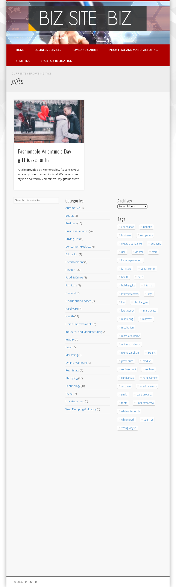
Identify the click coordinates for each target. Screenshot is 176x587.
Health (69, 316)
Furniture (71, 285)
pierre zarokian (130, 352)
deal (123, 252)
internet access (129, 294)
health (125, 277)
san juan (126, 386)
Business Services (48, 50)
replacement (128, 369)
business (126, 235)
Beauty (69, 215)
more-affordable (130, 336)
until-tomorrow (145, 403)
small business (148, 386)
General (70, 293)
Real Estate (72, 370)
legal (150, 294)
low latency (127, 310)
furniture (126, 269)
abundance (127, 227)
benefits (147, 227)
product (147, 361)
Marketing (71, 355)
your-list (148, 419)
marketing (127, 319)
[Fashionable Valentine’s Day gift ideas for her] (49, 121)
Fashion (70, 270)
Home (20, 50)
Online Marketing (76, 363)
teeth (124, 403)
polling (152, 352)
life (123, 302)
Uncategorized (74, 401)
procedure (127, 361)
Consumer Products (78, 246)
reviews (149, 369)
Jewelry (69, 339)
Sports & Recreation (56, 61)
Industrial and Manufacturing (133, 50)
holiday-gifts (128, 285)
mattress (147, 319)
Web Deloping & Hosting (80, 409)
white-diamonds (130, 411)
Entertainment (74, 262)
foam (155, 252)
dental (139, 252)
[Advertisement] (26, 503)
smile (124, 394)
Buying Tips (72, 239)
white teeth (128, 419)
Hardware (71, 308)
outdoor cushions (130, 344)
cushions (156, 243)
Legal (68, 347)
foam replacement (131, 260)
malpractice (149, 310)
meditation (127, 327)
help (140, 277)
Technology (72, 386)
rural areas (127, 378)
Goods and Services (78, 301)
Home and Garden (85, 50)
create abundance (131, 243)
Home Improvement (78, 324)
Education (71, 254)
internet (148, 285)
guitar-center (148, 269)
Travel (69, 393)
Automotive (72, 208)
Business (71, 223)
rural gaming (150, 378)
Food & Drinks (74, 277)
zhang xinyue (129, 428)
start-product (144, 394)
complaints (146, 235)
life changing (141, 302)
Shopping (23, 61)
